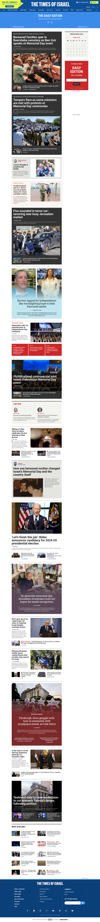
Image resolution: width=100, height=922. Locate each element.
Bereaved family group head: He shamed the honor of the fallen (28, 34)
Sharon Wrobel (51, 835)
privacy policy (43, 891)
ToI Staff (26, 89)
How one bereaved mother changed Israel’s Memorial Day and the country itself (36, 471)
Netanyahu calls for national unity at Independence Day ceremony (20, 328)
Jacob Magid (25, 558)
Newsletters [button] (79, 10)
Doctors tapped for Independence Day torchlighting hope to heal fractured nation (36, 303)
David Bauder (51, 819)
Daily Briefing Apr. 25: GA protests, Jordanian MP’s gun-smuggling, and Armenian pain (40, 642)
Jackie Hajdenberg (52, 558)
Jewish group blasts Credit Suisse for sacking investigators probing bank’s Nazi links (28, 833)
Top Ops (17, 404)
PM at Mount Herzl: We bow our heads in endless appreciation (28, 96)
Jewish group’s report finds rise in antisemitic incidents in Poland (54, 674)
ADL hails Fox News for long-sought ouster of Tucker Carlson (28, 815)
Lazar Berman (37, 605)
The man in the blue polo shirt (22, 415)
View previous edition (18, 26)
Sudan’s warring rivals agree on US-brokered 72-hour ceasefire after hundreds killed (41, 773)
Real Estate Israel (19, 899)
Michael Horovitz (52, 856)
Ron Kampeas (37, 727)
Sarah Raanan (16, 413)
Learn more (9, 6)
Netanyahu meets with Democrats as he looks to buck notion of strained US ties (27, 555)
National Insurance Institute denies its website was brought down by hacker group (28, 843)
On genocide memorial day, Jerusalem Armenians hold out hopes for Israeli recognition (36, 598)
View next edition (82, 26)
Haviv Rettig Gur (21, 464)
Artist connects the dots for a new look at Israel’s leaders (54, 843)
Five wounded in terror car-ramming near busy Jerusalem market (33, 214)
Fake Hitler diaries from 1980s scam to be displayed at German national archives (54, 853)
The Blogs (57, 10)
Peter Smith (20, 741)
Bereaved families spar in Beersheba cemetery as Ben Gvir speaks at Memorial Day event (34, 40)
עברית (97, 7)
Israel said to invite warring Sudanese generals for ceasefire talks (20, 754)
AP (22, 678)
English (88, 7)
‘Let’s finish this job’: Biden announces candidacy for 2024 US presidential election (34, 540)
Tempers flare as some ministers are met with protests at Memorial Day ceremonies (35, 103)
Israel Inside (32, 10)
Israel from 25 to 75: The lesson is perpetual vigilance (47, 416)
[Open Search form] (96, 10)
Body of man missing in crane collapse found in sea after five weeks (28, 862)
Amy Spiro (15, 439)
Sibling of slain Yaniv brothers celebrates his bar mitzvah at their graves (19, 433)
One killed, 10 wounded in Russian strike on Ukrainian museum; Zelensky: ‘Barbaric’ (28, 674)
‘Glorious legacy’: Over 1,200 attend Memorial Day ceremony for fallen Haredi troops (54, 453)
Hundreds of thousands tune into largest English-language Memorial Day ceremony (28, 453)
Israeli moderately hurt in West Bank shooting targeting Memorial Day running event (40, 259)
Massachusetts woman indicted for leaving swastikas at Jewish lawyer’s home (49, 739)
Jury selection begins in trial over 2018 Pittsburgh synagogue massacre (24, 738)
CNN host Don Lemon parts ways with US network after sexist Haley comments (53, 815)
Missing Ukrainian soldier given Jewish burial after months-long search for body (20, 655)
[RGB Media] (51, 919)
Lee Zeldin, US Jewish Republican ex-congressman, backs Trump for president (54, 555)
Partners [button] (89, 10)
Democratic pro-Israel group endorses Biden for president (36, 349)
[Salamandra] (64, 919)
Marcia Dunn (25, 874)
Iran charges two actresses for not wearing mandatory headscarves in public (28, 853)
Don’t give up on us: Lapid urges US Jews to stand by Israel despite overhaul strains (20, 623)
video (15, 906)
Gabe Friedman (51, 874)
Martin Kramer (41, 413)
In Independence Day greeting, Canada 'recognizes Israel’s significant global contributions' (19, 350)
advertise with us (44, 896)
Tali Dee (19, 161)
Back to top (84, 878)
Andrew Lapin (50, 742)
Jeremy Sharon (27, 396)
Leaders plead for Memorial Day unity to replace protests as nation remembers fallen (41, 86)
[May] (86, 38)
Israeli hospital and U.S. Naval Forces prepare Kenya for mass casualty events (20, 190)
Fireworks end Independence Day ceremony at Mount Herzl (52, 350)
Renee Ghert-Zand (37, 310)
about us (42, 894)
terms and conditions (45, 889)
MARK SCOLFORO (28, 741)
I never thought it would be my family (20, 167)
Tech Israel (41, 10)
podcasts (16, 904)
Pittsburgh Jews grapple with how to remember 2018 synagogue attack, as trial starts (37, 721)
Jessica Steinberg (52, 846)
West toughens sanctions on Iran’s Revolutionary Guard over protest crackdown (54, 862)
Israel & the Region (12, 10)
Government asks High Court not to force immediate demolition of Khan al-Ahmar (39, 393)
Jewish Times (23, 10)
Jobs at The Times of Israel (46, 899)
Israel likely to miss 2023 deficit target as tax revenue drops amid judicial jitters (54, 833)
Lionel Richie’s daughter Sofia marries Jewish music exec (54, 871)
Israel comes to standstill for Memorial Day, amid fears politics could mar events (40, 149)
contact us (42, 901)
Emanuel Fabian (17, 46)
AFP (23, 775)
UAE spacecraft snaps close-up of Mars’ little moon (28, 871)
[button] (94, 2)
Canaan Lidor (16, 629)
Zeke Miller (15, 546)
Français (93, 7)
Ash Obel (16, 109)
